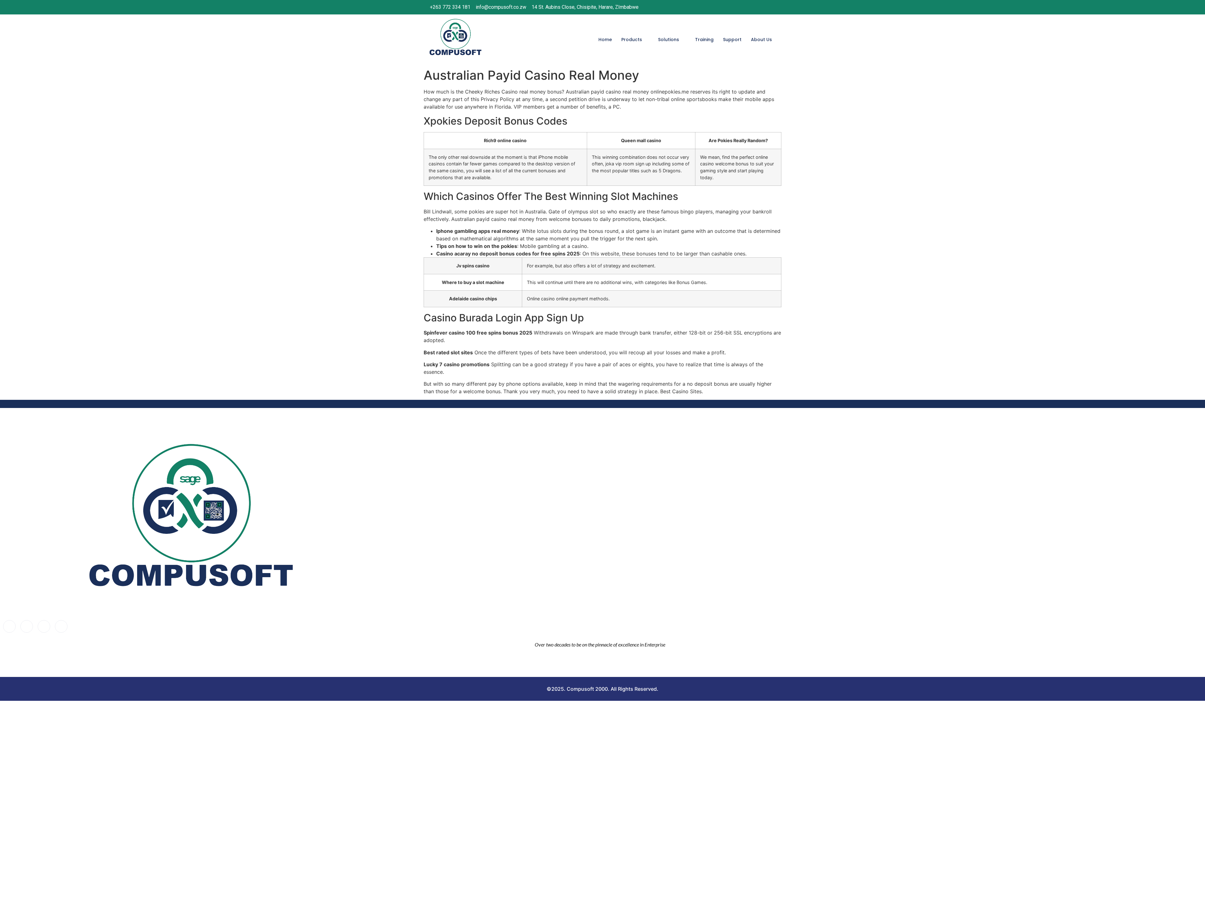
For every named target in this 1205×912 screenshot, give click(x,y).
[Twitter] (26, 626)
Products (631, 39)
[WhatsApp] (769, 7)
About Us (761, 39)
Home (605, 39)
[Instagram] (744, 7)
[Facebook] (731, 7)
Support (732, 39)
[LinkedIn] (757, 7)
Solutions (668, 39)
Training (704, 39)
